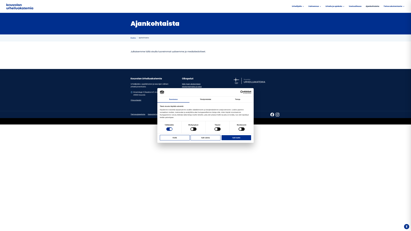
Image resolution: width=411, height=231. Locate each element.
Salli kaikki (236, 138)
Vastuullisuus (355, 6)
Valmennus (313, 6)
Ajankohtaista (372, 6)
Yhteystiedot (136, 100)
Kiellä (175, 138)
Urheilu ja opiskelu (333, 6)
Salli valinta (205, 138)
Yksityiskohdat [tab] (205, 99)
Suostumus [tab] (173, 99)
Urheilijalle (297, 6)
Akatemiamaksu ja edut (192, 86)
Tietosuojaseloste (138, 114)
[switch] (193, 129)
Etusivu (133, 38)
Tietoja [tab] (237, 99)
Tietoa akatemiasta (392, 6)
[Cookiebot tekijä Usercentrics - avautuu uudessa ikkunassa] (242, 92)
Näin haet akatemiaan (191, 84)
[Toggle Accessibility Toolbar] (406, 226)
